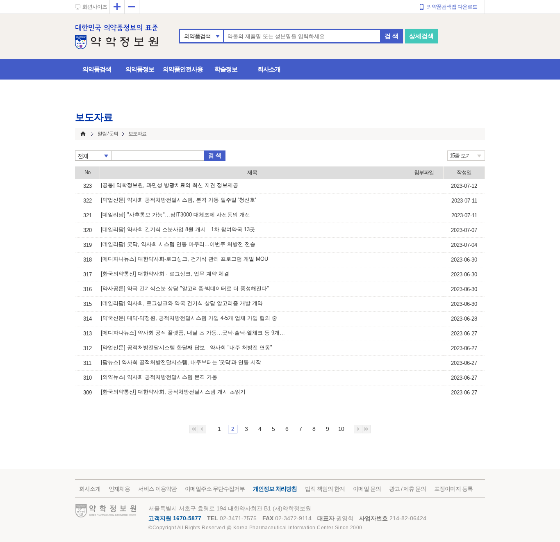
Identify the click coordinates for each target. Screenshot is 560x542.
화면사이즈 (94, 7)
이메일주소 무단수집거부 (215, 488)
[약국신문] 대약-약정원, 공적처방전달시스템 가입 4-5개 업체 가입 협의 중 (189, 318)
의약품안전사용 (183, 69)
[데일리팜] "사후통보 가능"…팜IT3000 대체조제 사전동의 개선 (175, 215)
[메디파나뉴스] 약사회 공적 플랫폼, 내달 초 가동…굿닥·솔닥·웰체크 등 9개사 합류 (195, 333)
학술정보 (225, 69)
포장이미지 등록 (453, 488)
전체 (82, 156)
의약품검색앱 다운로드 (452, 7)
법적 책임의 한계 (325, 488)
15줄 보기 (460, 156)
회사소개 (268, 69)
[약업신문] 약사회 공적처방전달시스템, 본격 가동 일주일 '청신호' (178, 200)
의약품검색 (197, 36)
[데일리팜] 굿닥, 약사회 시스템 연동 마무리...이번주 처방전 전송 (178, 244)
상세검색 (421, 35)
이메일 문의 (367, 488)
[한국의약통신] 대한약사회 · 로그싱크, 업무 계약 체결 (165, 274)
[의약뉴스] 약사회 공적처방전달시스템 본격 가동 (159, 377)
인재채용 (119, 488)
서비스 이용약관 (157, 488)
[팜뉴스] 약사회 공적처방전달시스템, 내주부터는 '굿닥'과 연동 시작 (181, 362)
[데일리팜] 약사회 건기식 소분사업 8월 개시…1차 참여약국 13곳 (178, 229)
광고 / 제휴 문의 (407, 488)
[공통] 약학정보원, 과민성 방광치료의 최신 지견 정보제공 (169, 185)
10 (341, 429)
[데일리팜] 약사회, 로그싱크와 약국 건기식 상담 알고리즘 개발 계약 (182, 303)
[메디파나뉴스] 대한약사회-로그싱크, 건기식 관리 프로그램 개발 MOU (184, 259)
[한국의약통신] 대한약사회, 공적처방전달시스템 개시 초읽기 (173, 392)
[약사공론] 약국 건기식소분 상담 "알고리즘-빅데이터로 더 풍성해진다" (185, 288)
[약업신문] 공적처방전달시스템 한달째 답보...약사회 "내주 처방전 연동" (186, 347)
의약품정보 (139, 69)
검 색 (391, 35)
